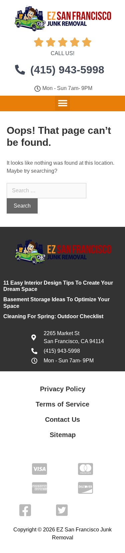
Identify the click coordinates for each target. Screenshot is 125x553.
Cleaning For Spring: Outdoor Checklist (53, 316)
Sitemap (63, 434)
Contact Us (62, 419)
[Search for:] (46, 190)
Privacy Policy (62, 389)
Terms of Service (62, 404)
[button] (62, 103)
